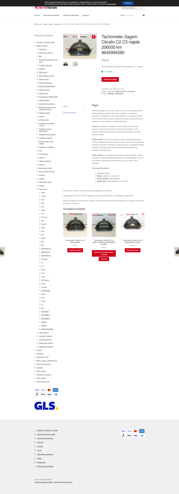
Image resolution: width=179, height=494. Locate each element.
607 (42, 242)
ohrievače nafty (44, 113)
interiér (39, 350)
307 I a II (44, 217)
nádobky (40, 368)
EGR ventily (43, 72)
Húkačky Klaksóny (45, 83)
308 (42, 221)
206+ (43, 203)
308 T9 (43, 224)
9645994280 (119, 93)
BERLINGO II (45, 252)
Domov (39, 24)
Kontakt (40, 446)
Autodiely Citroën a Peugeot (47, 430)
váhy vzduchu (44, 333)
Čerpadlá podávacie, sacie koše (48, 61)
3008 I (43, 210)
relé (40, 150)
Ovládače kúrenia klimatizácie (45, 130)
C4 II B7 (44, 287)
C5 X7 (43, 301)
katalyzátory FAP (43, 357)
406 (42, 231)
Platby (39, 458)
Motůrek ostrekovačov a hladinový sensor (47, 108)
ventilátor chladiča (45, 336)
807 (42, 245)
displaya (42, 69)
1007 (43, 192)
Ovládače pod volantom (47, 134)
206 (42, 200)
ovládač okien (44, 120)
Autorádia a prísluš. (46, 53)
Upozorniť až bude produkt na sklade (103, 253)
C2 (64, 24)
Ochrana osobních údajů (46, 434)
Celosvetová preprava (45, 438)
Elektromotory (44, 79)
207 (42, 207)
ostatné (41, 116)
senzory (42, 165)
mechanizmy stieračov (47, 104)
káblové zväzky (44, 90)
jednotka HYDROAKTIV (47, 86)
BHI (40, 56)
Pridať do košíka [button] (75, 250)
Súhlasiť (128, 3)
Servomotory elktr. (45, 168)
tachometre (58, 24)
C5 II (43, 298)
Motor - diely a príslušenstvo (47, 361)
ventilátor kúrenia (45, 340)
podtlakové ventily (45, 138)
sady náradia (41, 378)
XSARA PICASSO (47, 329)
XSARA (43, 326)
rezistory (42, 157)
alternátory (43, 49)
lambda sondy (44, 100)
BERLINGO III (46, 256)
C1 (42, 263)
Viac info (104, 259)
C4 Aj (43, 284)
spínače (42, 179)
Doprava (86, 15)
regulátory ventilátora (46, 147)
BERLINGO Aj (46, 249)
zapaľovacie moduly (46, 347)
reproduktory (43, 154)
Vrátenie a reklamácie (71, 15)
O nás (39, 450)
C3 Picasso (45, 280)
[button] (93, 37)
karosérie (40, 354)
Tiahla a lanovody (43, 382)
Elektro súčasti (48, 24)
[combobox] (133, 7)
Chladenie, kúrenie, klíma (46, 42)
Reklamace (41, 462)
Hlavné (37, 15)
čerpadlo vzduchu (45, 65)
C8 (42, 305)
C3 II (43, 273)
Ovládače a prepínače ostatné (46, 124)
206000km (110, 93)
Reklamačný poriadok (45, 466)
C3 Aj (113, 91)
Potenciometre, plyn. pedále (46, 142)
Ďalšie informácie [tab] (69, 112)
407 (42, 234)
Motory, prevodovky (44, 364)
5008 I (43, 238)
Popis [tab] (65, 106)
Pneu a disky (41, 371)
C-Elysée (44, 259)
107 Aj (43, 196)
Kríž (42, 308)
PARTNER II (45, 315)
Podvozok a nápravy (44, 375)
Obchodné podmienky (51, 15)
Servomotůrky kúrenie (47, 171)
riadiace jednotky (45, 161)
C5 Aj (43, 294)
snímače (42, 175)
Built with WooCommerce (63, 482)
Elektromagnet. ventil (46, 76)
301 (42, 213)
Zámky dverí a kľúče (46, 343)
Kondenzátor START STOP (48, 97)
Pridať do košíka (110, 79)
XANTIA (44, 322)
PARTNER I (45, 312)
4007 (43, 228)
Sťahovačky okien (45, 182)
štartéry (41, 186)
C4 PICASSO (45, 291)
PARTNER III (45, 319)
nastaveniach (111, 4)
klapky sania (43, 93)
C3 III (43, 277)
